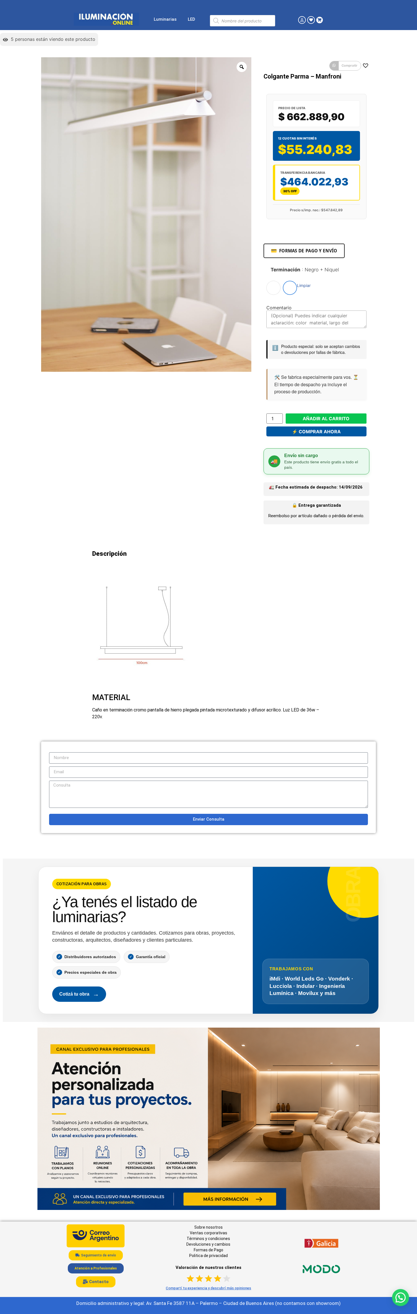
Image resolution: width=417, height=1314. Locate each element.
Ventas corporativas (208, 1233)
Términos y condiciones (208, 1238)
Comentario (279, 307)
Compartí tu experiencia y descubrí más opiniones (208, 1288)
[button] (345, 66)
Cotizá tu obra (79, 994)
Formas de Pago (208, 1250)
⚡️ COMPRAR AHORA (316, 431)
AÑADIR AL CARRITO (326, 418)
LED (191, 19)
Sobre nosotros (208, 1227)
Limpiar (304, 285)
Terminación (305, 269)
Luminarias (165, 19)
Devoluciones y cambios (208, 1244)
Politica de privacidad (208, 1255)
